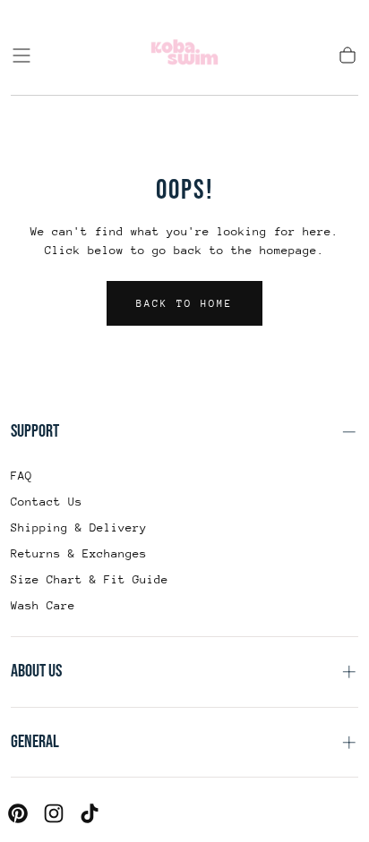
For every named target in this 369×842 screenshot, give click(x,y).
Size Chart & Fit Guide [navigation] (89, 579)
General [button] (35, 742)
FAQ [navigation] (21, 475)
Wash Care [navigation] (43, 605)
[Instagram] (54, 813)
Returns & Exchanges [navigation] (79, 553)
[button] (21, 55)
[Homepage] (184, 55)
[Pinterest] (18, 813)
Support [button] (35, 431)
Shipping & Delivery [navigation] (79, 527)
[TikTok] (89, 813)
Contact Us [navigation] (46, 501)
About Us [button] (36, 671)
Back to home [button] (184, 304)
